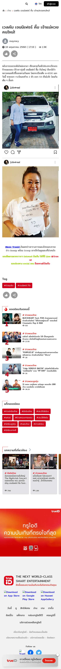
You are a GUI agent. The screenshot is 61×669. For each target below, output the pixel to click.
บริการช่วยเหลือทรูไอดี (30, 622)
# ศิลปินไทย (10, 473)
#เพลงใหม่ (24, 424)
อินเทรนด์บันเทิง (42, 263)
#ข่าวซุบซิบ (8, 285)
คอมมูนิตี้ (50, 615)
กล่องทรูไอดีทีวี (35, 615)
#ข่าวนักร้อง (39, 424)
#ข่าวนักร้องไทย (10, 411)
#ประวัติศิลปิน (42, 417)
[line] (22, 653)
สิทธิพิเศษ (25, 608)
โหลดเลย (49, 660)
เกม (43, 608)
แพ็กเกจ (21, 615)
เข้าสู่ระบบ (51, 3)
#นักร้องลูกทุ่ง (10, 424)
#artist (7, 417)
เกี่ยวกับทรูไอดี (20, 632)
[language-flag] (36, 4)
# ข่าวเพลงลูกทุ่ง (30, 381)
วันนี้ (9, 608)
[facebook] (30, 653)
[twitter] (39, 653)
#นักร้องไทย (27, 411)
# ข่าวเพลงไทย (29, 315)
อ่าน (9, 10)
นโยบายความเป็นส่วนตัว (17, 637)
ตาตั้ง (51, 608)
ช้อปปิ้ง (9, 615)
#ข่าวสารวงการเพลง (23, 417)
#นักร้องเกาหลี (10, 430)
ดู (16, 608)
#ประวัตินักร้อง (42, 411)
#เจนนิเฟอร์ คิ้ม (24, 285)
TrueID (8, 4)
